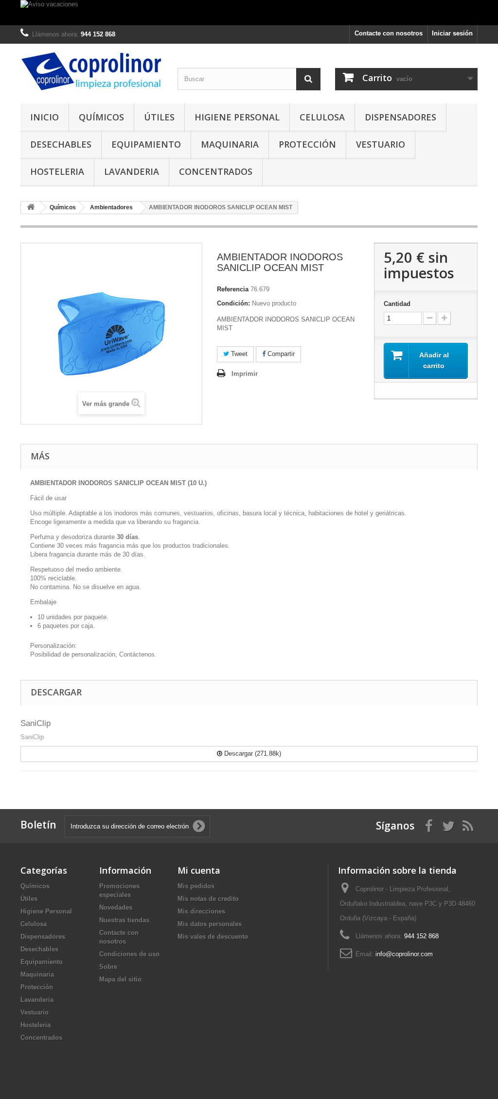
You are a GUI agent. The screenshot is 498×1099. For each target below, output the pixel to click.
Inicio (44, 117)
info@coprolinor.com (404, 954)
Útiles (159, 117)
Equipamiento (146, 144)
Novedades (115, 907)
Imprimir (244, 373)
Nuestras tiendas (124, 920)
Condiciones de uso (129, 954)
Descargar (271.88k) (251, 753)
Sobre (108, 966)
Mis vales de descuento (213, 936)
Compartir (280, 353)
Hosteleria (57, 171)
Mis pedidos (196, 886)
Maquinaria (230, 144)
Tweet (238, 353)
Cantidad (397, 303)
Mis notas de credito (208, 898)
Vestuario (380, 144)
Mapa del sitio (120, 979)
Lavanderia (131, 171)
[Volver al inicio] (30, 208)
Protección (307, 144)
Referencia (233, 289)
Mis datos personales (210, 924)
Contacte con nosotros (389, 33)
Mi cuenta (199, 870)
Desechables (60, 144)
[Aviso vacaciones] (249, 12)
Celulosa (322, 117)
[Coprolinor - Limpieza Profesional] (91, 71)
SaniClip (35, 723)
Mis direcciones (201, 911)
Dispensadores (400, 117)
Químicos (101, 117)
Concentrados (215, 171)
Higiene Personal (237, 117)
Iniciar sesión (452, 33)
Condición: (233, 303)
